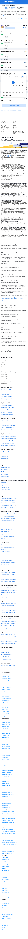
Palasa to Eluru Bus (5, 781)
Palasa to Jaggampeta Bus (7, 399)
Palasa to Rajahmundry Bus (7, 774)
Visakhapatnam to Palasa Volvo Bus (9, 590)
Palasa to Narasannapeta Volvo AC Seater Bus (11, 581)
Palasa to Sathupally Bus (6, 803)
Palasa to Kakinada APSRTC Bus (8, 507)
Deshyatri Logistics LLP (17, 297)
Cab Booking (4, 868)
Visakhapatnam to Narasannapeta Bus (9, 824)
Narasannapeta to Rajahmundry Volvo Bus (10, 643)
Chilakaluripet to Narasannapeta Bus (9, 425)
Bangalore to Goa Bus (6, 680)
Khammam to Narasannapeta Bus (8, 851)
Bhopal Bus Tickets (5, 759)
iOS (9, 156)
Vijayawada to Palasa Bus (6, 410)
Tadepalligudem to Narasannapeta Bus (9, 844)
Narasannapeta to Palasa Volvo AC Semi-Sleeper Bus (12, 579)
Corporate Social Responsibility (7, 914)
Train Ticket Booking (5, 870)
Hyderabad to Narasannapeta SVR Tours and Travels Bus (13, 520)
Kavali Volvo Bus (4, 650)
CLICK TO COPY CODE (6, 143)
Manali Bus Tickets (5, 737)
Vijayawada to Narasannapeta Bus (8, 813)
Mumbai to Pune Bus (5, 711)
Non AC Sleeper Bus (5, 551)
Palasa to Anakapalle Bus (6, 389)
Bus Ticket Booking (5, 866)
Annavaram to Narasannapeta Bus (8, 838)
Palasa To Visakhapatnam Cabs (8, 665)
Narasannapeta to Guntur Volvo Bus (9, 639)
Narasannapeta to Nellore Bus (7, 443)
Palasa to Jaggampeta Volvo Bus (8, 628)
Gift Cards (3, 927)
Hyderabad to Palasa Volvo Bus (8, 588)
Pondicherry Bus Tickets (6, 742)
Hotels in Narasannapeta (6, 560)
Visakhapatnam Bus (5, 451)
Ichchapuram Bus (5, 461)
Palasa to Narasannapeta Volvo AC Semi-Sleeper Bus (12, 577)
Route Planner (4, 872)
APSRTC (7, 25)
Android (7, 156)
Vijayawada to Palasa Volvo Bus (8, 592)
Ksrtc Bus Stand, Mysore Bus (7, 536)
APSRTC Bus (4, 482)
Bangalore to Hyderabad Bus (7, 693)
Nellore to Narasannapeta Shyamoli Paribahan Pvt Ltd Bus (13, 518)
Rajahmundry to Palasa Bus (7, 414)
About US (3, 901)
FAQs (3, 923)
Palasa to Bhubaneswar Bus (7, 787)
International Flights (5, 864)
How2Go (3, 931)
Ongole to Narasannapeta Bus (7, 840)
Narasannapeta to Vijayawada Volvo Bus (9, 636)
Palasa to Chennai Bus (6, 796)
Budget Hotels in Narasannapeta (8, 565)
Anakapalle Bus (4, 458)
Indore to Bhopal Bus (5, 700)
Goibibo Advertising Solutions (7, 897)
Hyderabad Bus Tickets (6, 724)
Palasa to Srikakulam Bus (6, 396)
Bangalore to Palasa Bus (6, 412)
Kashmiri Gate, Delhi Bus (6, 529)
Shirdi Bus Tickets (5, 731)
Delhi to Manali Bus (5, 674)
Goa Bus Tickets (5, 720)
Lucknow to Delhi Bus (6, 713)
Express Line (7, 298)
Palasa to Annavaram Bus (6, 394)
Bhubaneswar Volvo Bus (6, 654)
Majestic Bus (4, 534)
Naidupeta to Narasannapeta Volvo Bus (9, 603)
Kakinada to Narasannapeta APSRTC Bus (10, 516)
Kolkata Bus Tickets (5, 739)
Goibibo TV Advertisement (6, 918)
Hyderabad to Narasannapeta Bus (8, 811)
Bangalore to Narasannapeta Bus (8, 827)
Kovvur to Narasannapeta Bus (7, 829)
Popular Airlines (5, 890)
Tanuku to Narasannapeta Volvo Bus (9, 610)
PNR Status (4, 881)
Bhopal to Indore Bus (5, 707)
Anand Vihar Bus (4, 538)
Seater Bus (3, 554)
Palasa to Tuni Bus (5, 805)
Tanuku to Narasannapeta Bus (7, 427)
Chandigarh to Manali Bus (6, 716)
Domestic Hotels (5, 857)
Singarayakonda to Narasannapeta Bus (9, 846)
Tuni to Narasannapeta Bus (7, 430)
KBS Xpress (13, 298)
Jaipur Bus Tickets (5, 757)
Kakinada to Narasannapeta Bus (8, 822)
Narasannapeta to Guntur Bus (7, 441)
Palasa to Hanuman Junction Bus (8, 794)
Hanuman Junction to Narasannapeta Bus (9, 842)
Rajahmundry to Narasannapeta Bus (8, 818)
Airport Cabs (4, 883)
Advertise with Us (5, 925)
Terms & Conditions (5, 903)
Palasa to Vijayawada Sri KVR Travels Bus (10, 503)
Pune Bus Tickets (5, 744)
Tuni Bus (3, 471)
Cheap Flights (4, 877)
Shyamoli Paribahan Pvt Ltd (7, 300)
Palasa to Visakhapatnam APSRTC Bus (9, 500)
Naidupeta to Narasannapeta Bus (8, 420)
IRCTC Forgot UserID (5, 892)
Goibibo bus (8, 155)
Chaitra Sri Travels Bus (6, 489)
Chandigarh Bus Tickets (6, 755)
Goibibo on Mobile (5, 916)
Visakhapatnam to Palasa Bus (7, 407)
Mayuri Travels (19, 298)
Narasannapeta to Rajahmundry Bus (9, 445)
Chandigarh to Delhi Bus (6, 678)
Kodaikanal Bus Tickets (6, 750)
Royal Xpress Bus (5, 487)
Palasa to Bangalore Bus (6, 772)
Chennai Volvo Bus (5, 652)
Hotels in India (4, 886)
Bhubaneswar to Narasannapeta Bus (8, 833)
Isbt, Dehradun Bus (5, 531)
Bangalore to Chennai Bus (6, 689)
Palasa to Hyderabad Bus (6, 765)
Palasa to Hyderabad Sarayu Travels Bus (10, 498)
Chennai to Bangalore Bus (6, 698)
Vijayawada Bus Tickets (6, 746)
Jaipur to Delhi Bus (5, 676)
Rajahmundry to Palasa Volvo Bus (8, 597)
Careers (3, 912)
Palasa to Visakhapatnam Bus (7, 770)
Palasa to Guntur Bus (5, 783)
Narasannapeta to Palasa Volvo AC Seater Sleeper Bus (13, 574)
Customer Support (5, 909)
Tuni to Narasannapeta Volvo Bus (8, 612)
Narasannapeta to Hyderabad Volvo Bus (9, 634)
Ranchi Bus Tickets (5, 761)
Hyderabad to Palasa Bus (6, 405)
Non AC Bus (3, 549)
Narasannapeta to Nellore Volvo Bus (9, 641)
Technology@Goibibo (6, 920)
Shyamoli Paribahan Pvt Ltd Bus (8, 485)
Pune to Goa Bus (5, 709)
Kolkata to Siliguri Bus (6, 705)
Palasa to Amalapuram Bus (7, 798)
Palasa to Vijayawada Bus (6, 768)
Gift (2, 929)
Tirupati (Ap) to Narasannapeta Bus (8, 831)
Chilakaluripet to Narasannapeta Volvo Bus (10, 608)
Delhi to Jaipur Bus (5, 696)
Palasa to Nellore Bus (6, 776)
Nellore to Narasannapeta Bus (7, 816)
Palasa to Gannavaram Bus (7, 392)
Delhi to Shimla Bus (5, 702)
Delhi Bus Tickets (5, 728)
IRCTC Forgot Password (6, 894)
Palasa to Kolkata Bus (6, 785)
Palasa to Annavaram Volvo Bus (8, 623)
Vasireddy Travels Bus (6, 492)
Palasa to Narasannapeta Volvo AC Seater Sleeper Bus (13, 572)
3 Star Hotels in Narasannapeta (8, 562)
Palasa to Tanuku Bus (6, 790)
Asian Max (9, 297)
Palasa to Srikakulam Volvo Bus (8, 625)
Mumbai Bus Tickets (5, 735)
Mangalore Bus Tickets (6, 748)
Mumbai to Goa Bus (5, 682)
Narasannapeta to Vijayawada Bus (8, 438)
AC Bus (2, 545)
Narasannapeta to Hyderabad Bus (8, 436)
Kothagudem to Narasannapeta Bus (8, 849)
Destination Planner (5, 875)
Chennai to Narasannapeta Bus (8, 423)
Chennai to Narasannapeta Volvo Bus (9, 605)
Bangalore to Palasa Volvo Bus (7, 594)
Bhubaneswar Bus (5, 454)
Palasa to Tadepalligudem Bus (7, 801)
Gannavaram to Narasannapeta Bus (8, 835)
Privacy (3, 907)
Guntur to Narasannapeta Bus (7, 820)
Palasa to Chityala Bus (6, 807)
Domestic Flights (5, 861)
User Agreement (5, 905)
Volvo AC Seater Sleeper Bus (7, 547)
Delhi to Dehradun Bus (6, 685)
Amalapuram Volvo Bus (6, 659)
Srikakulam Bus (4, 456)
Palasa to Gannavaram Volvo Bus (8, 621)
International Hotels (5, 859)
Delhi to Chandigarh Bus (6, 687)
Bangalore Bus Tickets (6, 722)
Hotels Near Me (4, 888)
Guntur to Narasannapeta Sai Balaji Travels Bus (11, 523)
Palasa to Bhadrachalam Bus (7, 792)
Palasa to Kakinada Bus (6, 779)
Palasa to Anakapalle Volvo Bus (8, 619)
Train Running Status (5, 879)
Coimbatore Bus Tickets (6, 733)
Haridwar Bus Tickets (5, 753)
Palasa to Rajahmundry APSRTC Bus (9, 505)
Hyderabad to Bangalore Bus (7, 691)
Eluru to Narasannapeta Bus (7, 853)
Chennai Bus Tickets (5, 726)
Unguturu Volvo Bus (5, 656)
